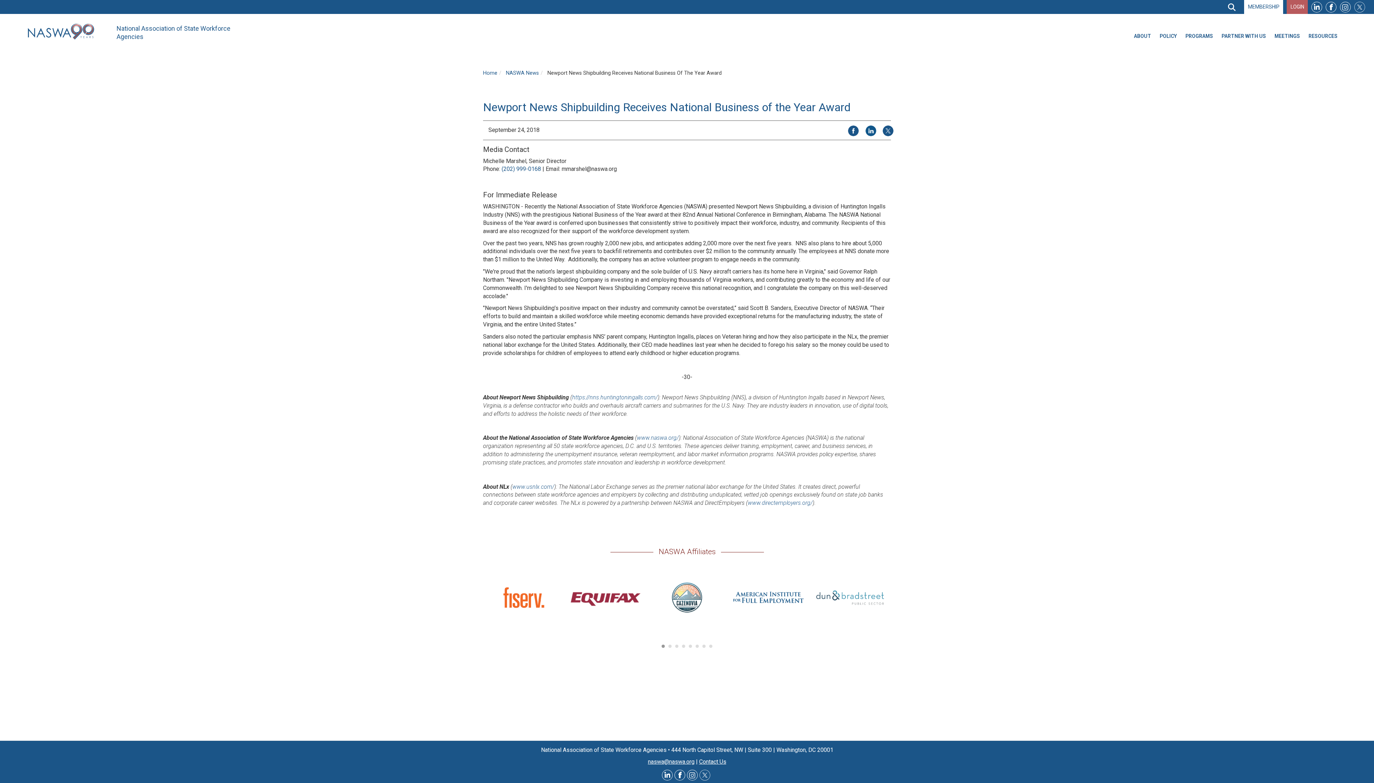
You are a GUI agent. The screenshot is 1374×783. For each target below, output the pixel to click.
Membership (1264, 7)
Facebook (1331, 7)
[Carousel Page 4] (683, 646)
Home (490, 73)
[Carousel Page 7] (704, 646)
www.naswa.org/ (658, 437)
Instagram (1345, 7)
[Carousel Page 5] (690, 646)
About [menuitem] (1142, 36)
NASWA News (522, 73)
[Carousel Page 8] (710, 646)
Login (1297, 7)
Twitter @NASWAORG (705, 775)
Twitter (1359, 7)
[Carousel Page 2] (670, 646)
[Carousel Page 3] (676, 646)
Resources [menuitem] (1323, 36)
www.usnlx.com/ (533, 486)
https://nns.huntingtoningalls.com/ (615, 397)
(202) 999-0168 (521, 169)
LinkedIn (1316, 7)
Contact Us (712, 761)
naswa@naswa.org (671, 761)
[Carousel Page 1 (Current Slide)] (663, 646)
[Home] (63, 32)
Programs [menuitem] (1199, 36)
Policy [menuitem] (1168, 36)
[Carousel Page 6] (697, 646)
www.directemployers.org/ (780, 502)
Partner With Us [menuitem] (1244, 36)
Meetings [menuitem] (1287, 36)
